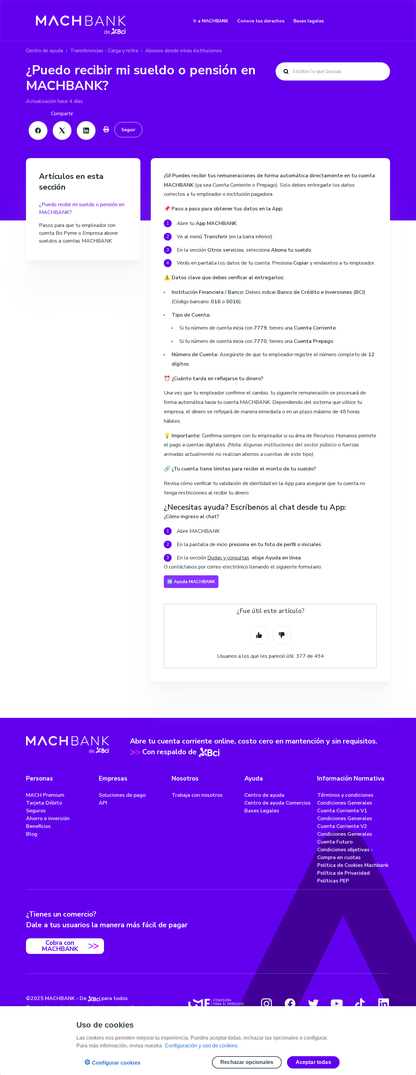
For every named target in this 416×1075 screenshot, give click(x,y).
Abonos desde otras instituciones (183, 50)
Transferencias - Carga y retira (104, 50)
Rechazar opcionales (246, 1062)
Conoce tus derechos (260, 21)
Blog (31, 834)
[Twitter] (313, 1003)
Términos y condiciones (345, 795)
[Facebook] (38, 130)
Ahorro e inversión (48, 818)
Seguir (128, 130)
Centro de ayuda (44, 50)
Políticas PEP (333, 880)
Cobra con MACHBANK (60, 946)
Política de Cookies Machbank (352, 865)
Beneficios (38, 826)
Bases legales (308, 21)
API (103, 802)
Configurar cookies (112, 1062)
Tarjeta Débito (44, 802)
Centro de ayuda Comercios (277, 802)
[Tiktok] (360, 1003)
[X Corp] (62, 130)
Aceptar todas (313, 1062)
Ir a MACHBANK (210, 21)
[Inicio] (81, 21)
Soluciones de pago (122, 795)
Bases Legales (261, 810)
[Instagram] (266, 1003)
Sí (259, 635)
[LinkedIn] (86, 130)
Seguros (36, 810)
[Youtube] (336, 1003)
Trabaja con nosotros (197, 795)
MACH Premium (45, 795)
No (281, 635)
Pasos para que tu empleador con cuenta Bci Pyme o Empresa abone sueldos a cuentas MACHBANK (78, 233)
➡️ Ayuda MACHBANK (191, 582)
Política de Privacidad (343, 873)
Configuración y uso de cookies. (202, 1045)
